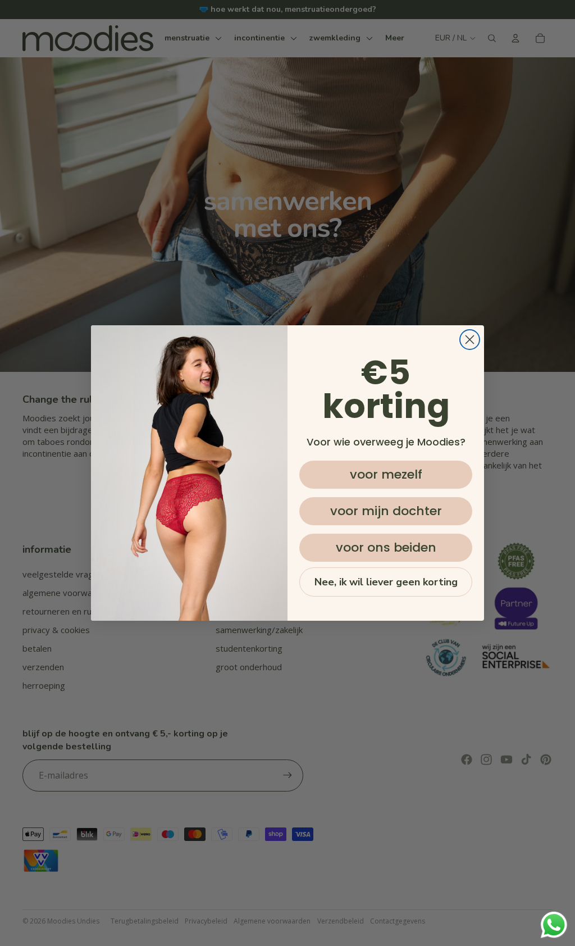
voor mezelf (386, 474)
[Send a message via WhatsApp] (554, 924)
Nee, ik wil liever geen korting (386, 582)
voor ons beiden (386, 547)
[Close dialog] (470, 339)
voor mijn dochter (386, 511)
